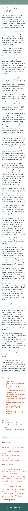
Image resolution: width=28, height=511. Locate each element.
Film (13, 476)
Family (9, 476)
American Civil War (16, 469)
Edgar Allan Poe (5, 473)
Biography (8, 471)
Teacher (14, 493)
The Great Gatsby (20, 493)
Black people (15, 471)
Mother (10, 484)
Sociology (4, 493)
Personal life (20, 487)
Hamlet (20, 476)
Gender (17, 476)
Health (24, 476)
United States (8, 496)
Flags (11, 422)
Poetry (7, 489)
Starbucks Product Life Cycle (10, 460)
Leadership (23, 478)
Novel (10, 486)
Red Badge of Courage (13, 406)
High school (11, 478)
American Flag (10, 381)
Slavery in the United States (15, 491)
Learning (4, 481)
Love (17, 481)
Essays (6, 420)
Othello (14, 486)
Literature (11, 481)
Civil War (6, 422)
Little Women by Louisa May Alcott (14, 429)
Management (5, 484)
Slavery (7, 491)
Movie (15, 484)
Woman (17, 499)
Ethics (18, 473)
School (19, 489)
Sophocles (9, 493)
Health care (5, 478)
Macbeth (21, 481)
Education (13, 474)
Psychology (14, 489)
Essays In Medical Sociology (10, 455)
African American (6, 469)
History (16, 422)
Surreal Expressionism (9, 458)
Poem (3, 489)
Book (20, 471)
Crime (24, 471)
